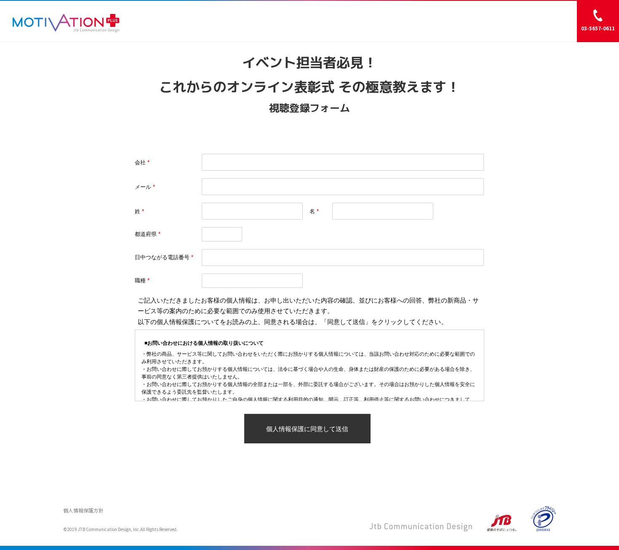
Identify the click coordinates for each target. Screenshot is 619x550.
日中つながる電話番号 (162, 257)
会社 (140, 162)
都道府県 (146, 234)
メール (143, 187)
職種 (140, 280)
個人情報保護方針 (83, 510)
